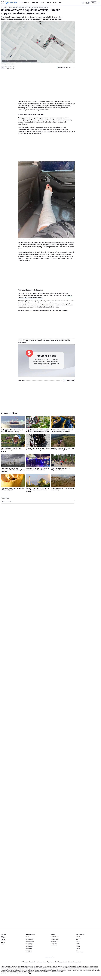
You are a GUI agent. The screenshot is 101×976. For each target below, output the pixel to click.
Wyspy (42, 2)
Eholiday (2, 944)
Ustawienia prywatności (75, 962)
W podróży (35, 2)
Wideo (60, 2)
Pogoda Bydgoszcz (55, 937)
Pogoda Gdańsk (29, 944)
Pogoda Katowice (54, 936)
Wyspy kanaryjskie (80, 951)
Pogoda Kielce (29, 951)
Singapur (78, 943)
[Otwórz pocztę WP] (83, 2)
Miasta (49, 2)
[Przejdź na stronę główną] (2, 4)
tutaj (30, 972)
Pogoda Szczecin (29, 946)
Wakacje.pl (3, 937)
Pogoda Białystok (54, 941)
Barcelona (78, 936)
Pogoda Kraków (29, 943)
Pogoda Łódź (28, 950)
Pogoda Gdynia (54, 943)
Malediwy (78, 941)
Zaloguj (93, 2)
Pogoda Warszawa (30, 937)
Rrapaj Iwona (8, 67)
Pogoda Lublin (29, 948)
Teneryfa (78, 944)
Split (77, 950)
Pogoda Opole (54, 944)
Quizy (54, 2)
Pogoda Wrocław (29, 939)
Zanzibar (78, 946)
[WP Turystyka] (12, 2)
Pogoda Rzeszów (54, 939)
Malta (77, 939)
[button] (87, 3)
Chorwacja (78, 937)
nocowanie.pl (3, 940)
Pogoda (27, 936)
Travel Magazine (24, 2)
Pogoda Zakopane (30, 941)
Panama (78, 948)
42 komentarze (62, 67)
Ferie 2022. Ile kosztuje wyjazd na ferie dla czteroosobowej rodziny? (46, 310)
